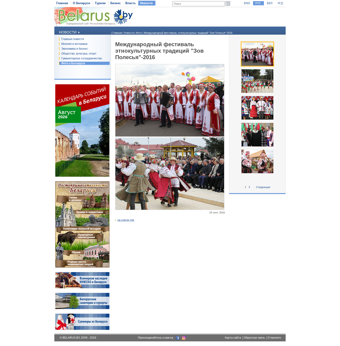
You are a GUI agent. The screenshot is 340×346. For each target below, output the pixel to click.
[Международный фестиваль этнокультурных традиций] (257, 146)
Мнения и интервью (74, 44)
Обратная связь (254, 337)
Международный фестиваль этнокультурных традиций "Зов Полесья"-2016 (188, 32)
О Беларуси (81, 3)
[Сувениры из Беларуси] (82, 329)
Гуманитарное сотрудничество (81, 58)
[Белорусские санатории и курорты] (82, 308)
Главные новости (72, 39)
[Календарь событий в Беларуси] (82, 175)
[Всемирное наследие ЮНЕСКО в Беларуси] (82, 287)
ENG (247, 3)
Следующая (263, 187)
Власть (130, 3)
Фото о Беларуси (73, 63)
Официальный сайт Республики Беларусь (91, 23)
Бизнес (115, 3)
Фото (139, 32)
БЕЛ (269, 3)
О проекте (274, 337)
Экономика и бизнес (74, 48)
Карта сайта (233, 337)
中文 (280, 3)
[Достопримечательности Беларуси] (82, 266)
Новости (146, 3)
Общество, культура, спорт (78, 53)
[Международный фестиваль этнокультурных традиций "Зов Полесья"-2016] (257, 65)
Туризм (100, 3)
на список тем (125, 220)
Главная (62, 3)
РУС (258, 3)
